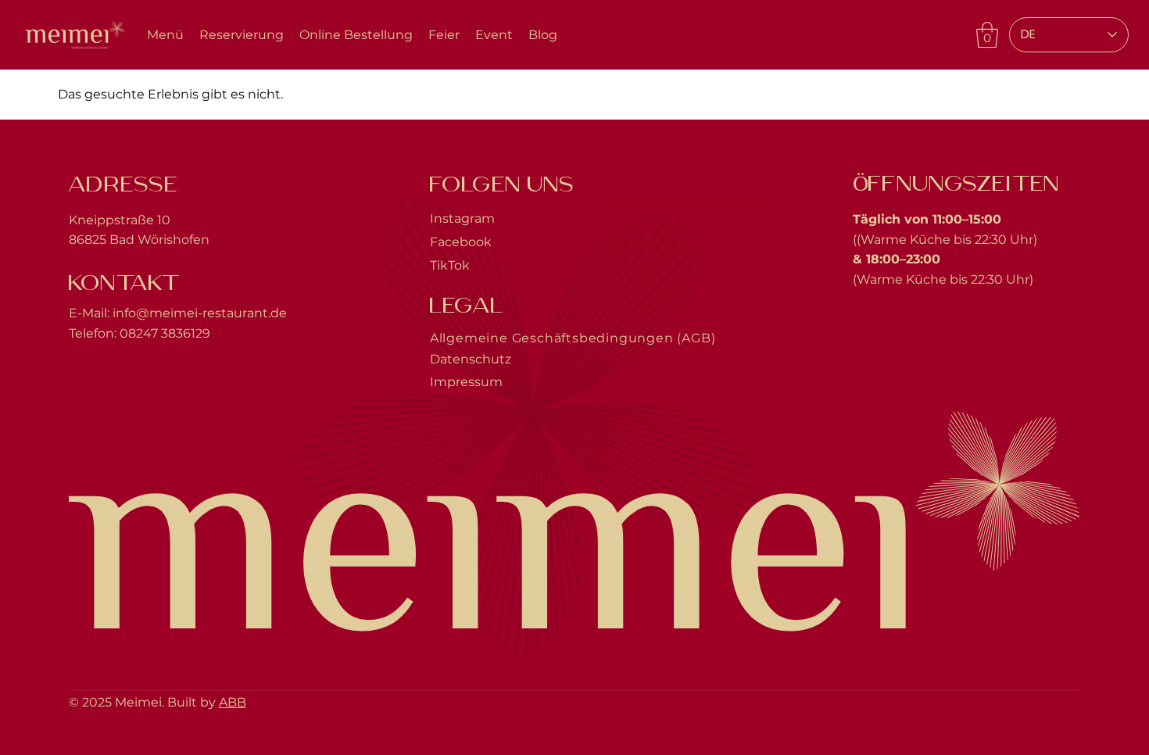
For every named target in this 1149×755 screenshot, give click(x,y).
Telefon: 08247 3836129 (139, 333)
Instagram (462, 218)
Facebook (461, 241)
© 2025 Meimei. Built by (144, 702)
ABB (232, 702)
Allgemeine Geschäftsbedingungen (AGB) (573, 338)
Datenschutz (470, 359)
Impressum (466, 381)
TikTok (450, 265)
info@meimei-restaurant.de (200, 313)
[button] (987, 35)
